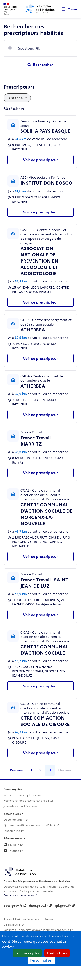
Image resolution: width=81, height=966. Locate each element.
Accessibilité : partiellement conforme (28, 919)
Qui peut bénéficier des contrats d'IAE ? (29, 825)
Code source (12, 925)
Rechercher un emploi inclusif (23, 795)
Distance (15, 98)
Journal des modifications (20, 806)
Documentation (14, 820)
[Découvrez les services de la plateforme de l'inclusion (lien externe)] (20, 871)
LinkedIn (13, 845)
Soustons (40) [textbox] (29, 48)
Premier (16, 770)
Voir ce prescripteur (40, 159)
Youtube (13, 851)
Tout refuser (57, 953)
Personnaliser (41, 960)
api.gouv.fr (62, 905)
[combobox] (44, 48)
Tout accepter (27, 953)
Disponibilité (12, 831)
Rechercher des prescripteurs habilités (28, 801)
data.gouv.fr (38, 905)
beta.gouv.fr (13, 905)
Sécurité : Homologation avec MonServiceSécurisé (36, 930)
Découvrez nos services (19, 895)
